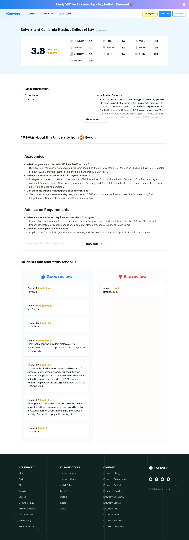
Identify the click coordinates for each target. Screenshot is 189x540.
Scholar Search (66, 491)
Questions (31, 14)
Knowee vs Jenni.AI (112, 503)
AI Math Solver (66, 485)
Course (63, 509)
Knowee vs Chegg (111, 473)
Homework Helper (68, 479)
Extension (179, 14)
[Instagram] (156, 479)
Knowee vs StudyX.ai (112, 491)
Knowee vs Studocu (112, 520)
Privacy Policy (25, 520)
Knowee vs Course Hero (114, 479)
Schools (22, 497)
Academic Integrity (27, 509)
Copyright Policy (26, 503)
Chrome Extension (68, 473)
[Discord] (150, 479)
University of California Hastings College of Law (57, 29)
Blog (21, 485)
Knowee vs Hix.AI (111, 509)
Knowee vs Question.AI (113, 497)
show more (92, 119)
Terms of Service (26, 526)
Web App (165, 14)
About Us (23, 473)
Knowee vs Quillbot (112, 485)
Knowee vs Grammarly (113, 526)
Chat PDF (64, 497)
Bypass (63, 503)
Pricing (22, 479)
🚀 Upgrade (150, 14)
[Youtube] (162, 479)
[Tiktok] (168, 479)
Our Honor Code (26, 514)
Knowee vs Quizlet (111, 514)
